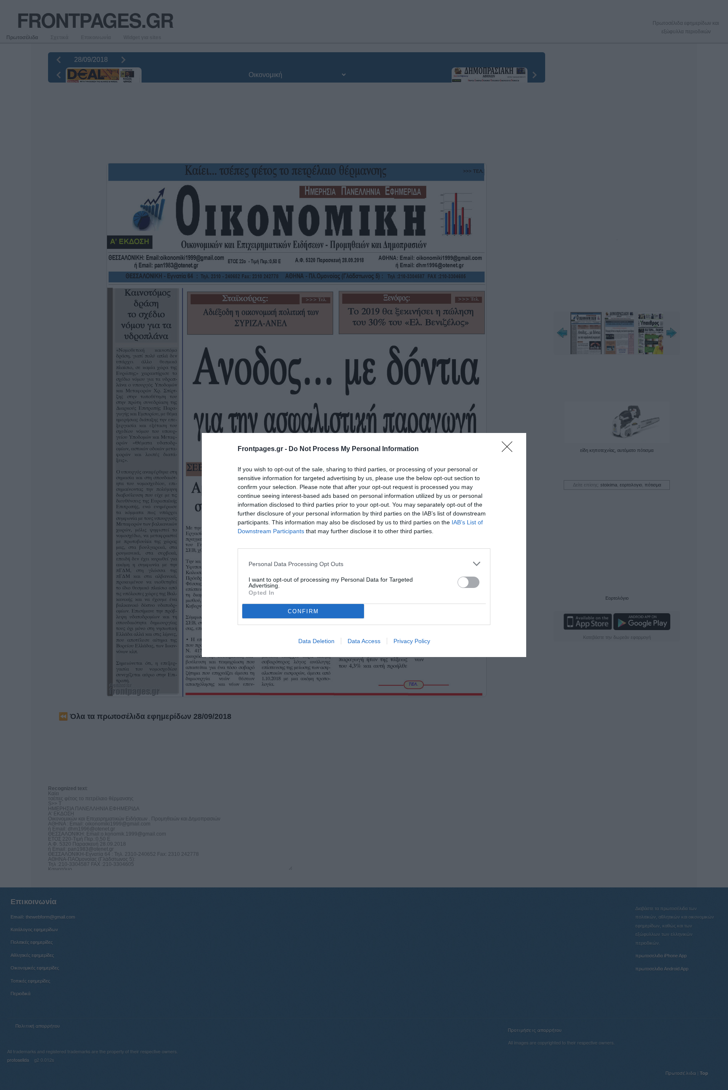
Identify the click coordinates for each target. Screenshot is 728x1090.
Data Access (364, 641)
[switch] (468, 582)
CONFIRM (303, 611)
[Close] (510, 449)
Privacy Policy (411, 641)
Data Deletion (316, 641)
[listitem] (364, 563)
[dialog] (364, 545)
